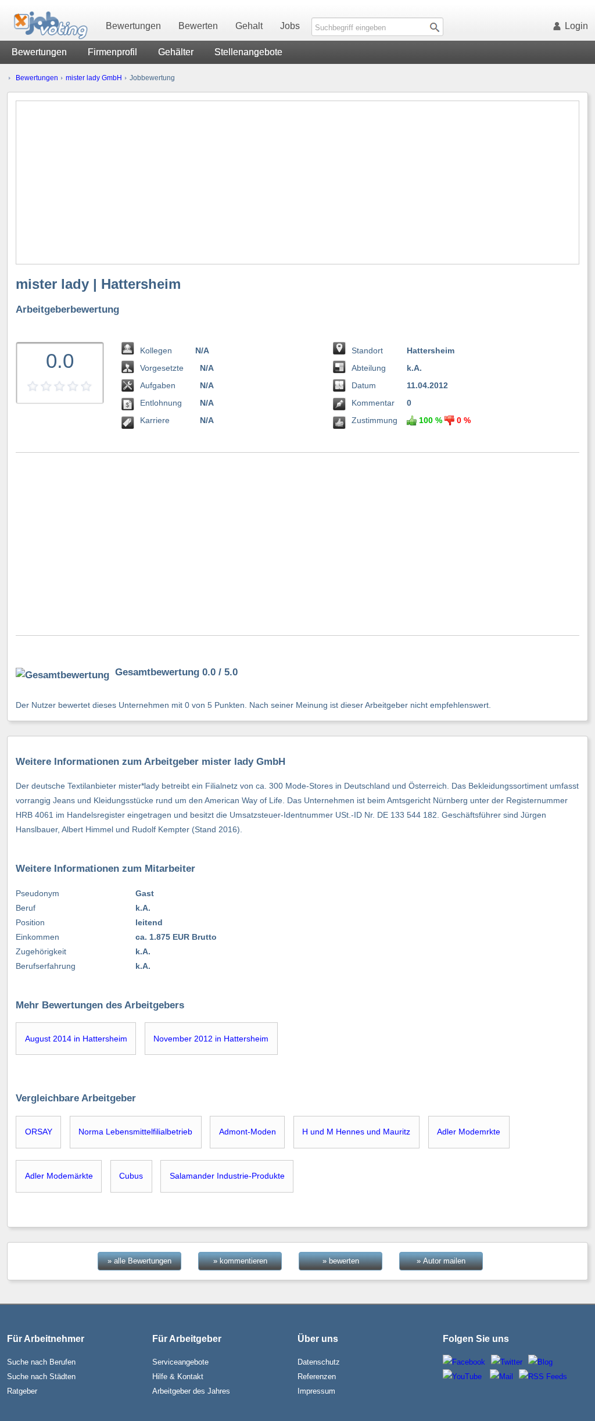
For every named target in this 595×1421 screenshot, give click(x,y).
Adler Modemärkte (59, 1175)
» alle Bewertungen (139, 1261)
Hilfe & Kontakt (177, 1376)
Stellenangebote (248, 52)
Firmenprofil (112, 52)
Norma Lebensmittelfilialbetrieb (135, 1131)
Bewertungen (133, 26)
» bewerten (340, 1261)
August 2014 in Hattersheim (76, 1038)
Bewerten (198, 26)
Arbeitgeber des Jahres (191, 1391)
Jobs (290, 26)
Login (576, 26)
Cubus (131, 1175)
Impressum (316, 1391)
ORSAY (38, 1131)
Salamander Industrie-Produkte (227, 1175)
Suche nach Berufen (41, 1362)
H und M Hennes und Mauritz (356, 1131)
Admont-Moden (247, 1131)
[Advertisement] (298, 182)
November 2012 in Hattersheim (210, 1038)
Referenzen (317, 1376)
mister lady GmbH (94, 77)
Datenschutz (319, 1362)
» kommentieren (240, 1261)
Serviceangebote (180, 1362)
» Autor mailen (441, 1261)
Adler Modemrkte (468, 1131)
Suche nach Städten (41, 1376)
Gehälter (175, 52)
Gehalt (249, 26)
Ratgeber (22, 1391)
